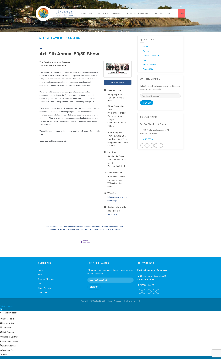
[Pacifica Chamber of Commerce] (57, 13)
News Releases (69, 227)
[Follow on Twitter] (147, 145)
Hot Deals (96, 227)
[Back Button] (41, 49)
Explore (158, 13)
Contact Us (166, 6)
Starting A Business (138, 13)
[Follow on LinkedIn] (156, 145)
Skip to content (6, 306)
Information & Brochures (94, 229)
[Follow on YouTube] (161, 145)
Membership (116, 13)
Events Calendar (84, 227)
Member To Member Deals (112, 227)
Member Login (178, 6)
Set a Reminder (118, 82)
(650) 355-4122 (150, 139)
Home (145, 46)
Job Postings (67, 229)
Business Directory (54, 227)
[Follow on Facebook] (142, 145)
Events (171, 13)
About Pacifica (149, 64)
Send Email (112, 214)
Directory (102, 13)
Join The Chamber (113, 229)
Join (181, 13)
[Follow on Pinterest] (152, 145)
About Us (86, 13)
